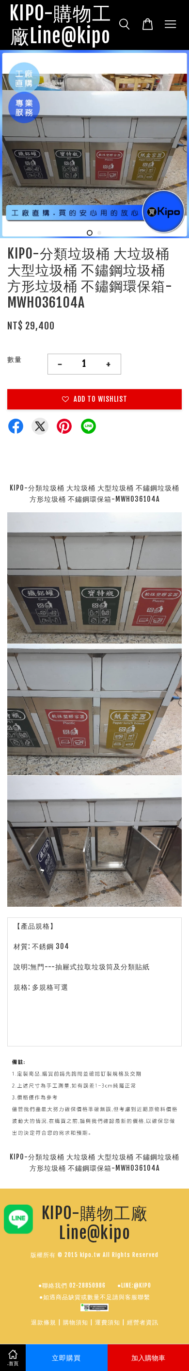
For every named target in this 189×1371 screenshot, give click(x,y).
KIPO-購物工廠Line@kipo (60, 25)
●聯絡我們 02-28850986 (72, 1285)
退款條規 (43, 1322)
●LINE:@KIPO (134, 1285)
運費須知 (107, 1322)
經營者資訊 (142, 1322)
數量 (14, 359)
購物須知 (75, 1322)
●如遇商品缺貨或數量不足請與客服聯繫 (94, 1297)
